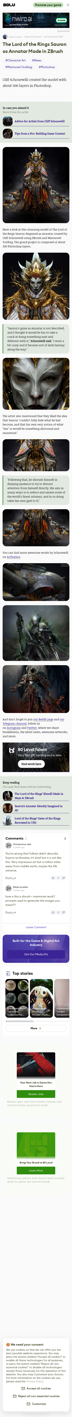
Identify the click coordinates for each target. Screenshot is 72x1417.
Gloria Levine (15, 37)
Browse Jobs (36, 1094)
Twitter (32, 728)
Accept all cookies (38, 1388)
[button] (36, 185)
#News (36, 60)
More (34, 1028)
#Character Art (15, 60)
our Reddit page (43, 719)
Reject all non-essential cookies (38, 1396)
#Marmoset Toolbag (18, 67)
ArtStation (13, 557)
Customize (38, 1404)
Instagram (14, 728)
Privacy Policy (34, 1381)
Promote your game (48, 5)
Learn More (36, 1170)
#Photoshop (47, 67)
